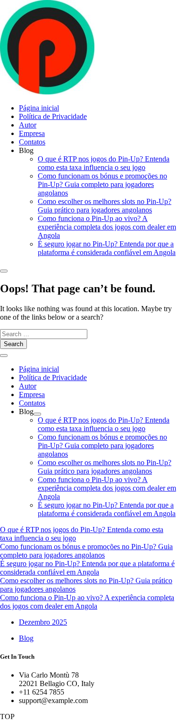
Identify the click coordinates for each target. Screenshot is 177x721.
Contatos (32, 142)
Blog (26, 638)
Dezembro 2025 (43, 622)
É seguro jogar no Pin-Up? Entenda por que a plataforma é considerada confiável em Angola (107, 248)
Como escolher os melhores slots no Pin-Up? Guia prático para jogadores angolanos (104, 205)
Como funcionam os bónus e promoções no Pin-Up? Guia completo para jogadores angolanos (102, 184)
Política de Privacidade (53, 116)
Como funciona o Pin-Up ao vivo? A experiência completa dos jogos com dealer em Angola (107, 226)
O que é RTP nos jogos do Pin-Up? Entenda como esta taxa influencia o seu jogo (103, 163)
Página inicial (39, 108)
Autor (27, 125)
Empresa (32, 133)
